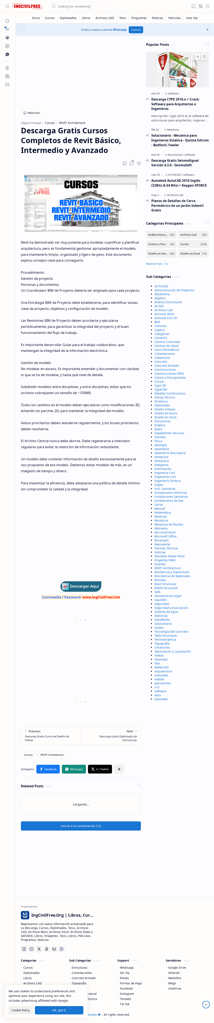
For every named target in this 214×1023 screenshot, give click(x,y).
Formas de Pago (131, 983)
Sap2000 (160, 600)
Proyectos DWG (165, 560)
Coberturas (162, 358)
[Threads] (46, 949)
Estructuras (162, 421)
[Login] (7, 68)
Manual (159, 508)
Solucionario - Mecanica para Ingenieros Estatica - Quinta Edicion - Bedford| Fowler (180, 140)
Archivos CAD (32, 983)
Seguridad (161, 604)
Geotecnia (161, 457)
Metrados (161, 528)
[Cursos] (49, 18)
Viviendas (161, 659)
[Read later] (124, 163)
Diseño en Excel (165, 417)
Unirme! (136, 30)
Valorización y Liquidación (172, 651)
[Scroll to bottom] (206, 1004)
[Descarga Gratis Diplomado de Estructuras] (111, 735)
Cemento (160, 338)
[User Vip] (191, 18)
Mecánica (161, 520)
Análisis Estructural (168, 302)
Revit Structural (165, 584)
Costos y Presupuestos (170, 377)
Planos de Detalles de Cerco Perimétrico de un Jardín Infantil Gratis (177, 205)
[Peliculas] (174, 18)
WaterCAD (161, 667)
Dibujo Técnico (164, 397)
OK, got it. (59, 1010)
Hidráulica (161, 461)
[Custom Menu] (7, 46)
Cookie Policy (21, 1010)
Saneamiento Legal (167, 596)
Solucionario (163, 624)
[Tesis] (123, 18)
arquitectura (163, 671)
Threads (125, 999)
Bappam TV (201, 1015)
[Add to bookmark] (204, 57)
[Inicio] (35, 18)
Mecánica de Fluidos (168, 524)
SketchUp (161, 616)
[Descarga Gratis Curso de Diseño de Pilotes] (51, 735)
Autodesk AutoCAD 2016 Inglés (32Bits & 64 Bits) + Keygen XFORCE (179, 182)
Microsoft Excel (165, 532)
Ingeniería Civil (165, 477)
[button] (7, 6)
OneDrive (174, 988)
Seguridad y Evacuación (171, 608)
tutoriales (161, 699)
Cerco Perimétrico (166, 350)
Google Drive (177, 968)
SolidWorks (162, 620)
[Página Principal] (7, 21)
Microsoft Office (165, 536)
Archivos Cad (163, 310)
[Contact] (7, 84)
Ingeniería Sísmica (167, 481)
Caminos (160, 326)
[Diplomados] (68, 18)
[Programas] (139, 18)
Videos (159, 655)
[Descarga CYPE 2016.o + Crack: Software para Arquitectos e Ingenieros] (177, 69)
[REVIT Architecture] (52, 754)
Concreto (160, 362)
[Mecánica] (173, 129)
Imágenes (161, 465)
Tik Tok (124, 1004)
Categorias (161, 334)
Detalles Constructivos (170, 393)
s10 (156, 687)
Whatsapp (120, 30)
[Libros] (86, 18)
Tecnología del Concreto (171, 632)
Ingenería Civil (164, 473)
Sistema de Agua (166, 612)
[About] (7, 76)
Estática (159, 425)
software (160, 691)
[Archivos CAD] (105, 18)
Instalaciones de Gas (168, 501)
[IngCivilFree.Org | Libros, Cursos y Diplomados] (27, 6)
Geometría (161, 449)
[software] (173, 93)
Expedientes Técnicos (169, 433)
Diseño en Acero (165, 413)
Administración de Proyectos (174, 290)
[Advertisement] (81, 71)
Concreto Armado (166, 366)
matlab (159, 679)
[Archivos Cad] (175, 195)
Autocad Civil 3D (165, 318)
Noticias (160, 552)
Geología (160, 445)
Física (158, 441)
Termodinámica (165, 639)
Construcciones (165, 370)
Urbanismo (162, 647)
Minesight (161, 540)
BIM (157, 322)
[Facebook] (24, 949)
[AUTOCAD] (175, 175)
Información (163, 469)
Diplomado (162, 405)
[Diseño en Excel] (193, 253)
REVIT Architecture (167, 568)
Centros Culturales (167, 342)
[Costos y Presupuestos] (161, 244)
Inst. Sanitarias (165, 489)
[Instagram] (31, 949)
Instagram (127, 994)
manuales (161, 675)
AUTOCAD (161, 286)
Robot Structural (165, 588)
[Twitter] (39, 949)
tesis (157, 695)
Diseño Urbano (164, 409)
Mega (172, 983)
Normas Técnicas (166, 548)
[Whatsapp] (62, 949)
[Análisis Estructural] (161, 235)
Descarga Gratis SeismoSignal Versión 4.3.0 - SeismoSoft (175, 162)
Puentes (160, 564)
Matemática (162, 512)
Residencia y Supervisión (171, 572)
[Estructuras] (176, 155)
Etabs (158, 429)
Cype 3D (160, 385)
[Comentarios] (195, 57)
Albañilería (162, 294)
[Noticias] (157, 18)
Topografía (161, 643)
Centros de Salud (166, 346)
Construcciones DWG (169, 373)
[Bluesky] (54, 949)
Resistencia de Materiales (172, 576)
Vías (157, 663)
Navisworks (162, 544)
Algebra (160, 298)
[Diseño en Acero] (161, 253)
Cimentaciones (164, 354)
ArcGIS (159, 306)
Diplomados (31, 973)
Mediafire (174, 978)
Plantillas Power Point (169, 556)
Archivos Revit (164, 314)
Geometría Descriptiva (170, 453)
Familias (160, 437)
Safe (157, 592)
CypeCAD (160, 389)
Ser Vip (124, 973)
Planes (124, 978)
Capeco (159, 330)
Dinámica (161, 401)
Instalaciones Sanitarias (171, 497)
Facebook (126, 988)
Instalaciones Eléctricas (170, 493)
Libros (158, 504)
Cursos (159, 381)
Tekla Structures (165, 635)
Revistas (160, 580)
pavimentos (162, 683)
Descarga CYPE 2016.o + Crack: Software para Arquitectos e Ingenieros (175, 104)
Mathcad (160, 516)
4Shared (173, 973)
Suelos (159, 628)
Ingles (158, 485)
